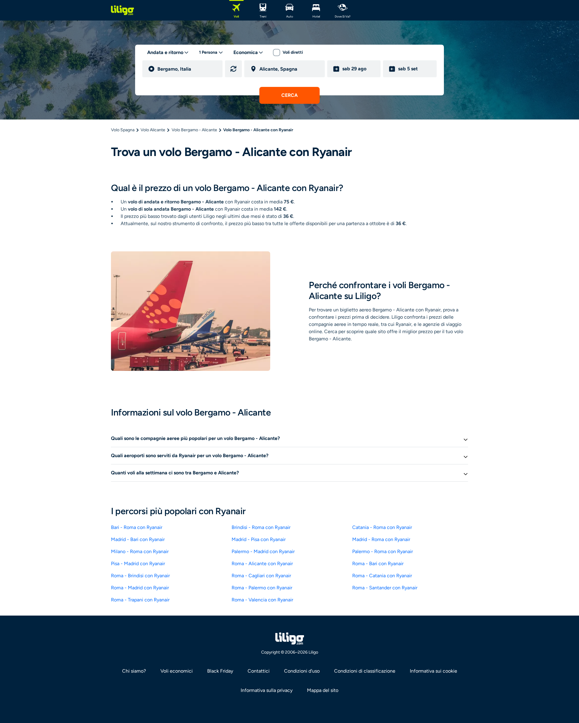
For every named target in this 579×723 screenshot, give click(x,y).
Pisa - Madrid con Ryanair (138, 563)
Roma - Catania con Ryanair (382, 575)
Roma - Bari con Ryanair (377, 563)
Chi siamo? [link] (134, 671)
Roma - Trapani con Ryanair (140, 600)
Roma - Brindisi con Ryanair (140, 575)
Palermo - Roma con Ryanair (382, 551)
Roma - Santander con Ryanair (384, 588)
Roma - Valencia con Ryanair (262, 600)
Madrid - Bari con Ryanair (138, 539)
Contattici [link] (259, 671)
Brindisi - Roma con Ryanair (261, 527)
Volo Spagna (122, 129)
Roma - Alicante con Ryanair (262, 563)
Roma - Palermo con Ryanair (262, 588)
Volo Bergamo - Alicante (194, 129)
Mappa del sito (322, 690)
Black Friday (220, 671)
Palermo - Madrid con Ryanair (263, 551)
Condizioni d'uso (302, 671)
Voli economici (176, 671)
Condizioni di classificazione (364, 671)
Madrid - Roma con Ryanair (381, 539)
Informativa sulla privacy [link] (267, 690)
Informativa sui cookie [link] (433, 671)
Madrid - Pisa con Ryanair (259, 539)
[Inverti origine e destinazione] (233, 68)
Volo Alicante (153, 129)
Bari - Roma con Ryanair (136, 527)
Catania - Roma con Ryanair (382, 527)
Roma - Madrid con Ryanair (140, 588)
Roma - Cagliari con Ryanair (261, 575)
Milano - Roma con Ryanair (140, 551)
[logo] (122, 10)
